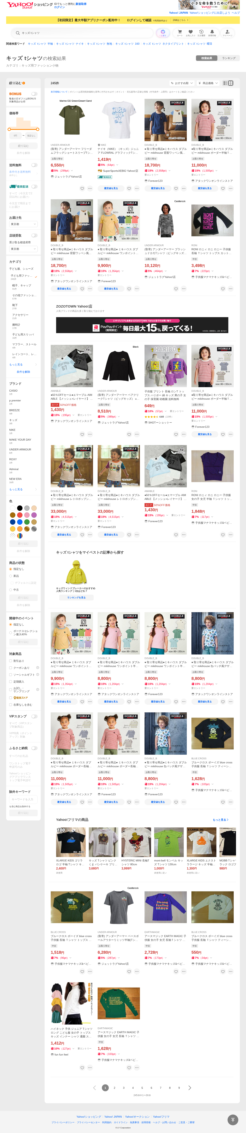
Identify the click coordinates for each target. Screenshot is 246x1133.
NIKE (103, 145)
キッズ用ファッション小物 (40, 65)
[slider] (9, 129)
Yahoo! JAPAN (178, 12)
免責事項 (134, 1122)
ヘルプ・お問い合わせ (164, 1122)
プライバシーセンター (88, 1122)
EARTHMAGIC (152, 932)
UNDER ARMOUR (60, 145)
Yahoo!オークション (137, 1116)
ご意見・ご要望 (186, 1122)
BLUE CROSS (198, 758)
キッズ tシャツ (24, 58)
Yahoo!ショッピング (88, 1116)
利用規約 (106, 1122)
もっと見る (219, 819)
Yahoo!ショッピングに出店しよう (209, 12)
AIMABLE (56, 391)
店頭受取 (15, 235)
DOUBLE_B (151, 145)
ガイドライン (121, 1122)
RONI (194, 245)
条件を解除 (23, 371)
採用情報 (146, 1122)
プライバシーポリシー (63, 1122)
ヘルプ (236, 12)
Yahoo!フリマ (161, 1116)
